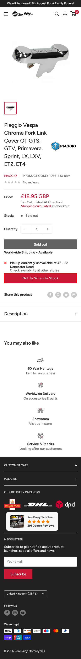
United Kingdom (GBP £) (22, 593)
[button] (40, 278)
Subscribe (18, 574)
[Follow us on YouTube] (23, 613)
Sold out (40, 244)
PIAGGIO (10, 176)
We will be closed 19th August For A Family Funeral (40, 3)
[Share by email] (74, 294)
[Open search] (57, 14)
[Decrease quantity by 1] (25, 229)
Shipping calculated (36, 206)
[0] (73, 13)
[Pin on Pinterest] (58, 294)
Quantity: (11, 229)
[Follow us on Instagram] (15, 613)
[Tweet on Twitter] (66, 294)
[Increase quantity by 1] (47, 229)
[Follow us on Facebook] (7, 613)
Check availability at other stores (34, 270)
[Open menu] (6, 13)
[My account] (65, 14)
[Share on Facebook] (50, 294)
